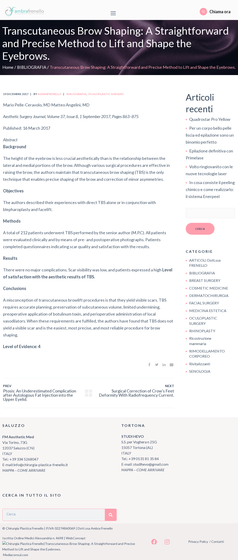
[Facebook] (154, 541)
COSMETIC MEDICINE (208, 288)
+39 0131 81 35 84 (144, 458)
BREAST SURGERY (204, 280)
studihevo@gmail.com (151, 464)
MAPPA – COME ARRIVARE (24, 470)
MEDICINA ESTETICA (207, 310)
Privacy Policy (198, 542)
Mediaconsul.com (15, 555)
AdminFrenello (49, 94)
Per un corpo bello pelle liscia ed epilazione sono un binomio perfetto (210, 135)
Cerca (200, 229)
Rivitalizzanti (199, 364)
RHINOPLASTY (202, 331)
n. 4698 (58, 538)
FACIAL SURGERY (204, 303)
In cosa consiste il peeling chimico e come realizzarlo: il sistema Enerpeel (210, 189)
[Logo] (25, 11)
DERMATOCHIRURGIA (208, 295)
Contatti (217, 542)
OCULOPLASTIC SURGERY (106, 94)
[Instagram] (167, 541)
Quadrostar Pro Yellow (209, 119)
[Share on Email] (171, 364)
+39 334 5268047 (23, 459)
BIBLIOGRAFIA (31, 67)
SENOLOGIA (199, 371)
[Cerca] (110, 515)
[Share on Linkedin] (164, 364)
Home (7, 67)
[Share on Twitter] (156, 364)
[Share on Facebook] (149, 364)
